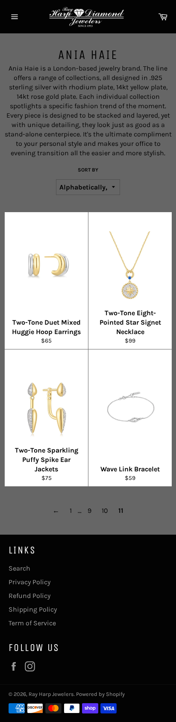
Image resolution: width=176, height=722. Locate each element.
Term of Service (32, 623)
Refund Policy (29, 596)
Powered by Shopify (100, 694)
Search (19, 568)
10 (105, 510)
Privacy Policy (29, 582)
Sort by (88, 170)
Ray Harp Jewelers (51, 694)
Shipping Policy (33, 609)
